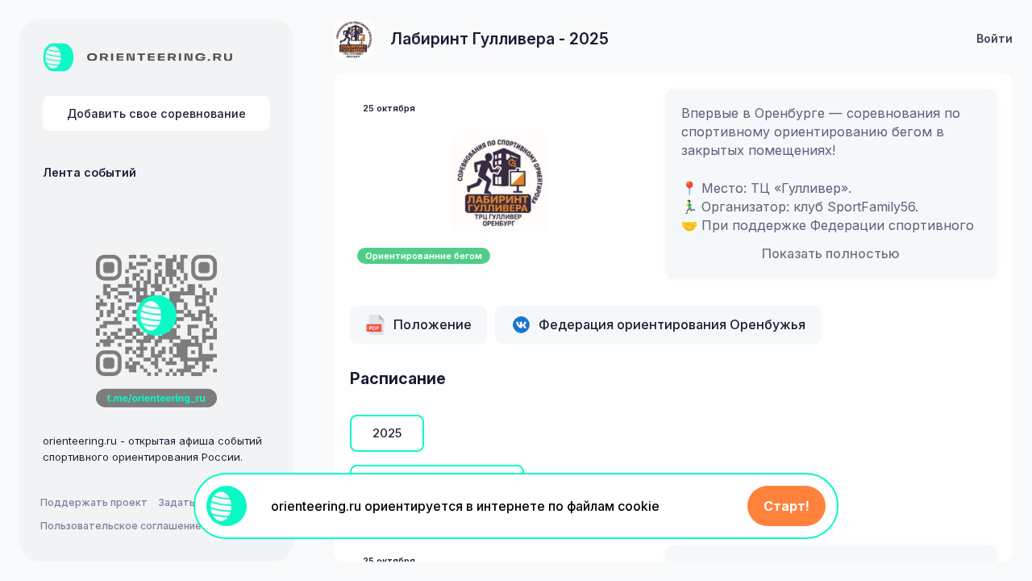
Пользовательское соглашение (121, 526)
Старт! (786, 506)
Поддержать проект (94, 502)
